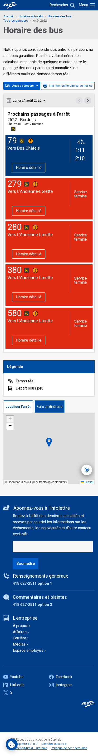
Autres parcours (23, 85)
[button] (10, 419)
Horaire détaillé (28, 167)
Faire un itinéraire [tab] (50, 407)
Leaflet (88, 482)
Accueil (8, 16)
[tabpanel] (49, 448)
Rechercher (58, 5)
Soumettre (25, 563)
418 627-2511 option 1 (32, 583)
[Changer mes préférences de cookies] (12, 744)
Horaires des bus (59, 16)
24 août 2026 (27, 100)
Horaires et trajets (31, 16)
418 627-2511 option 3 (32, 604)
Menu (83, 5)
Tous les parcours (15, 20)
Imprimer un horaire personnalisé (71, 85)
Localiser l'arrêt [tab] (18, 407)
